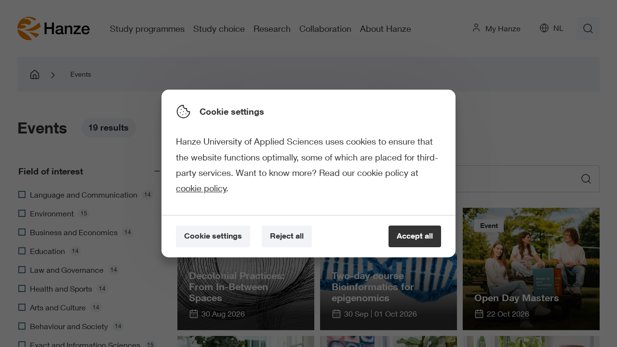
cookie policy (201, 188)
